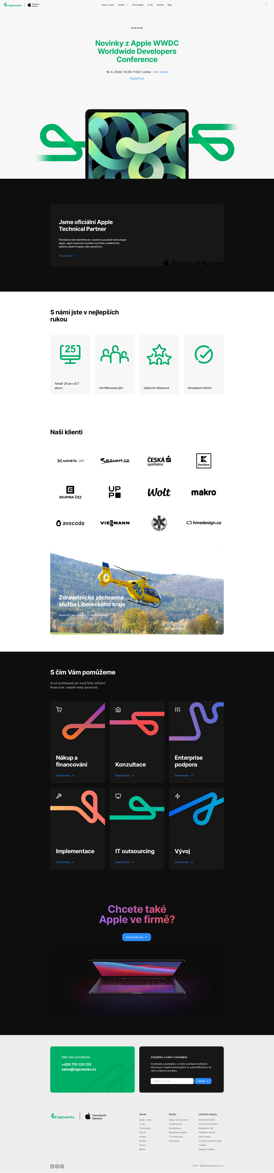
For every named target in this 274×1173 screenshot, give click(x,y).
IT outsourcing (175, 1136)
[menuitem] (108, 5)
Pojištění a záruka (207, 1132)
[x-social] (57, 1166)
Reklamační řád (206, 1128)
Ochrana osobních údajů (210, 1141)
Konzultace (174, 1141)
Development (175, 1128)
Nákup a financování (178, 1120)
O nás (142, 1124)
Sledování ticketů (207, 1120)
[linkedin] (52, 1166)
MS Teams (161, 72)
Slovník (142, 1132)
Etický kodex (205, 1136)
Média (142, 1149)
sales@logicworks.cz (79, 1069)
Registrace (137, 78)
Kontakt (142, 1141)
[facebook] (62, 1166)
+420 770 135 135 (76, 1064)
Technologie (145, 1128)
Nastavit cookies (206, 1149)
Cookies (202, 1145)
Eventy (142, 1145)
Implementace (175, 1124)
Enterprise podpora (178, 1132)
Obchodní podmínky (208, 1124)
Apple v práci (145, 1120)
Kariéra (142, 1136)
